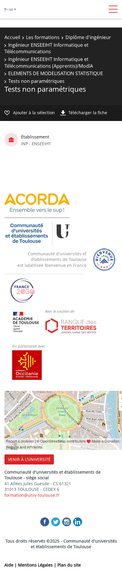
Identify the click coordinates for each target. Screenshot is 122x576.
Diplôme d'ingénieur (88, 37)
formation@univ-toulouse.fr (32, 495)
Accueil (12, 37)
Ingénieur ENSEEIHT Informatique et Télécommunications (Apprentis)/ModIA (48, 62)
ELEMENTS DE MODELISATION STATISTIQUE (55, 73)
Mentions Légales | (37, 565)
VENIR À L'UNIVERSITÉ (29, 459)
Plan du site (69, 565)
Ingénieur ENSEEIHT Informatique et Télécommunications (46, 48)
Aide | (11, 565)
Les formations (43, 37)
